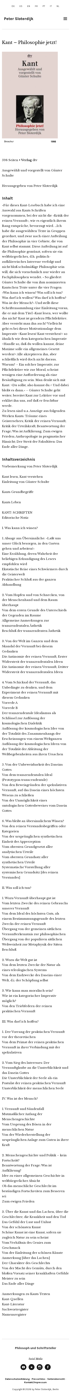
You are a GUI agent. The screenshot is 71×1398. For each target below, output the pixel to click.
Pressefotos (38, 1379)
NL (58, 6)
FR (36, 6)
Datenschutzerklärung (17, 1379)
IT (51, 6)
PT (44, 6)
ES (21, 6)
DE (13, 6)
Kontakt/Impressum (35, 1382)
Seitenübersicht (56, 1379)
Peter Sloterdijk (18, 18)
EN (28, 6)
